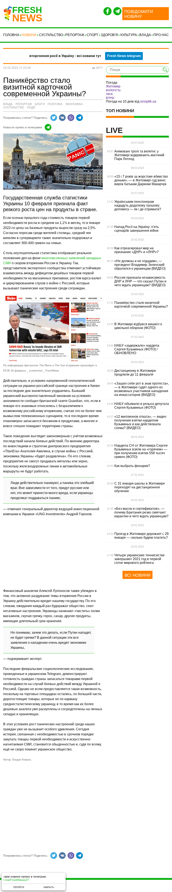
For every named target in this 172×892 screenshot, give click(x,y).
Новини (29, 35)
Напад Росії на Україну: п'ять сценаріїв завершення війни (136, 228)
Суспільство (51, 35)
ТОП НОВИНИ (120, 110)
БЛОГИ (40, 104)
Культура (128, 35)
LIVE (114, 130)
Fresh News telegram (124, 56)
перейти (18, 887)
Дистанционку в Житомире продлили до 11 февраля (135, 372)
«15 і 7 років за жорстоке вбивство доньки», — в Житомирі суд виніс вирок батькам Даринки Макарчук (141, 180)
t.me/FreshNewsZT (16, 880)
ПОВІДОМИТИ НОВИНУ (138, 14)
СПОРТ (92, 35)
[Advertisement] (53, 551)
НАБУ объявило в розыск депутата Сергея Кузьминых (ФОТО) (141, 405)
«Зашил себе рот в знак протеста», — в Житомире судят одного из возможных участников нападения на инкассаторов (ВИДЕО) (141, 389)
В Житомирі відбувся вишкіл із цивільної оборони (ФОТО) (138, 326)
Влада (145, 35)
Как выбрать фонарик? (132, 466)
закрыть (48, 887)
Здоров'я (109, 35)
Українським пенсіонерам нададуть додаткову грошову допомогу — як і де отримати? (137, 205)
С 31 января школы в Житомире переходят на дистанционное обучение (139, 487)
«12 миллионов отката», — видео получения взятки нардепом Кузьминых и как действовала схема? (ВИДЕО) (140, 422)
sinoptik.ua (148, 101)
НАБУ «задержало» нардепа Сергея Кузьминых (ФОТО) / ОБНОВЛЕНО (136, 349)
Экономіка (74, 104)
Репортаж (74, 35)
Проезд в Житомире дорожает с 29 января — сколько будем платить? (141, 535)
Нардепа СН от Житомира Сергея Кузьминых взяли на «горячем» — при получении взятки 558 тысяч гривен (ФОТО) (141, 451)
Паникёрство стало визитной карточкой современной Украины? (141, 304)
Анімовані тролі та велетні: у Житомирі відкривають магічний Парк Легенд (139, 155)
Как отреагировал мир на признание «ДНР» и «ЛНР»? (136, 250)
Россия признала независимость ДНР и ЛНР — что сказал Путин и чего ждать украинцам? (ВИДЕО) (140, 281)
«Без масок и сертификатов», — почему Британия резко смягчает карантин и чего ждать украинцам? (141, 512)
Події (31, 107)
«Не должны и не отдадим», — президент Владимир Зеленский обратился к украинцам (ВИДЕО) (139, 264)
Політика (55, 104)
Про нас (161, 35)
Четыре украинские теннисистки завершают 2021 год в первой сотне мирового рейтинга (139, 558)
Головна (11, 35)
